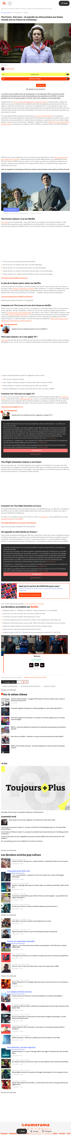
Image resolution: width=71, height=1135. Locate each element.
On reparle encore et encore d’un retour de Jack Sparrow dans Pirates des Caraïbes (40, 1062)
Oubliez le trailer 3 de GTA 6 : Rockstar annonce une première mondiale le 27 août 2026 (31, 632)
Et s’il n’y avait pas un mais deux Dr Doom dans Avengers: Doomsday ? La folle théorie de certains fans (39, 1017)
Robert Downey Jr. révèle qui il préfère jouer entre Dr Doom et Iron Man (36, 1037)
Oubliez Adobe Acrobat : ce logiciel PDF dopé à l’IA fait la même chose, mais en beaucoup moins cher (38, 699)
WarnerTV (44, 517)
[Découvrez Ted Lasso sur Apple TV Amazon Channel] (37, 667)
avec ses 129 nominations (43, 116)
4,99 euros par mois (26, 399)
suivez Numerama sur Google (33, 604)
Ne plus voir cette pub (8, 690)
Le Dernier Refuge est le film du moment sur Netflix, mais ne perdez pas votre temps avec (32, 620)
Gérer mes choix (35, 454)
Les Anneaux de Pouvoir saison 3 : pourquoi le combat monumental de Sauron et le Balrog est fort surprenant (34, 833)
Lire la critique (36, 659)
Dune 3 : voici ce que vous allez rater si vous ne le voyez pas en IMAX (35, 966)
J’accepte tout (36, 450)
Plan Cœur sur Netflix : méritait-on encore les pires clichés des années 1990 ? (37, 736)
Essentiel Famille (6, 519)
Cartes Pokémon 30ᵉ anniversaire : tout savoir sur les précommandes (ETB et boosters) (38, 1028)
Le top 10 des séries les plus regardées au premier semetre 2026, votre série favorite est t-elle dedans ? (32, 837)
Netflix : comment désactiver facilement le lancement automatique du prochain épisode (38, 728)
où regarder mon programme (31, 686)
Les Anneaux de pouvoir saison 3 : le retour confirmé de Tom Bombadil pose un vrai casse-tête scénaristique (33, 828)
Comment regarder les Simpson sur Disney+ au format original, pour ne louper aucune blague (38, 718)
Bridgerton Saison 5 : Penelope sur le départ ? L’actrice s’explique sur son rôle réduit (30, 610)
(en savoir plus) (51, 438)
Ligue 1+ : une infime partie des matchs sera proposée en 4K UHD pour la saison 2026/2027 (39, 946)
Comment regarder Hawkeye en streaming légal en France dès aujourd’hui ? (37, 708)
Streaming (17, 12)
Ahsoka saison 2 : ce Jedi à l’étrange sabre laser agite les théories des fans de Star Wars (40, 1052)
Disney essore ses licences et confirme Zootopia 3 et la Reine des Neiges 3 (37, 996)
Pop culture (7, 12)
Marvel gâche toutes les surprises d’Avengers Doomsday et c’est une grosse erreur (40, 1072)
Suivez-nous (41, 85)
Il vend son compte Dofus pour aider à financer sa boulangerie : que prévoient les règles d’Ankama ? (40, 896)
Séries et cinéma (49, 686)
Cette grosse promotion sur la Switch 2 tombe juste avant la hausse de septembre (40, 955)
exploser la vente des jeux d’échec (23, 289)
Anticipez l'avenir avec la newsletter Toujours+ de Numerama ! (22, 812)
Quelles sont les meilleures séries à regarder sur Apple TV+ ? (32, 415)
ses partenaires (42, 443)
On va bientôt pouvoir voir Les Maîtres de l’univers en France (21, 841)
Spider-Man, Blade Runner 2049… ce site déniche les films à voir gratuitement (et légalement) (40, 1083)
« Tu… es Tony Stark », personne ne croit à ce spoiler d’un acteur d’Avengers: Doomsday (38, 876)
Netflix (34, 606)
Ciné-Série (17, 519)
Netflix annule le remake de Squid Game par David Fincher (22, 629)
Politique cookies (42, 447)
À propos (4, 1133)
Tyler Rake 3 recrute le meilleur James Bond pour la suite (21, 617)
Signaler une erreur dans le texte (35, 677)
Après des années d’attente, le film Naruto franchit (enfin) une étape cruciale (27, 626)
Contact (62, 1133)
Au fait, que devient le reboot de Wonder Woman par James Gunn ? (35, 906)
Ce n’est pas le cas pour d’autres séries (18, 313)
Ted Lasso (36, 656)
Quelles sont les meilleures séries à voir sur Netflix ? (29, 329)
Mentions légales (16, 1133)
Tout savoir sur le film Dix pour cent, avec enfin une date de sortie (24, 614)
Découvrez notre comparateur (30, 595)
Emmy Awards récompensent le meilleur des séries (30, 102)
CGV (68, 1133)
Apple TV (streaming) (10, 686)
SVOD (26, 12)
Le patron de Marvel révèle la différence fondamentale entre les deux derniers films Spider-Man (40, 1007)
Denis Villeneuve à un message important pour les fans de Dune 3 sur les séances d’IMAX (40, 983)
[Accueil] (4, 3)
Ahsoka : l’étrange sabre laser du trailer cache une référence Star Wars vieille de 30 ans (40, 886)
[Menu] (9, 3)
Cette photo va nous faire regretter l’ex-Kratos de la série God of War (32, 820)
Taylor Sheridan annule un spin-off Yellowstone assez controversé (34, 931)
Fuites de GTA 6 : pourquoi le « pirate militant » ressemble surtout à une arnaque (40, 861)
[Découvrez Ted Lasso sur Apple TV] (31, 667)
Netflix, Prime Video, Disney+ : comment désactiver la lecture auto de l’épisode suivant (38, 746)
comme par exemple (18, 315)
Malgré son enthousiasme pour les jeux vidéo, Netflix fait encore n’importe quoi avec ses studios (34, 623)
